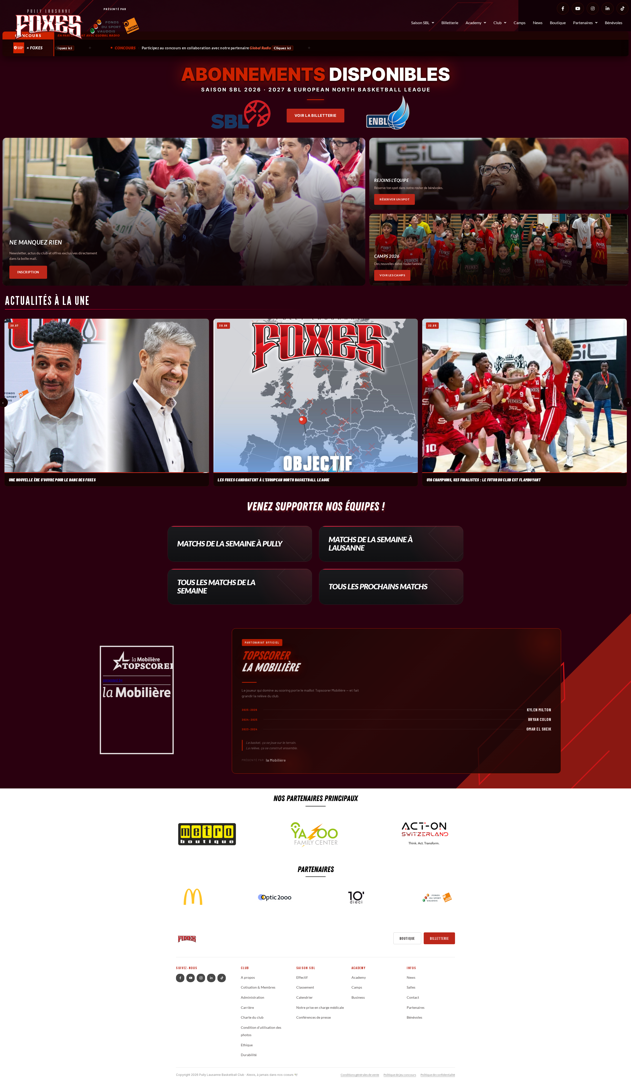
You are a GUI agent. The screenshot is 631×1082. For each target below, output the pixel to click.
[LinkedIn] (607, 8)
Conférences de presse (313, 1017)
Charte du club (252, 1017)
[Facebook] (563, 8)
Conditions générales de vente (360, 1075)
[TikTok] (622, 8)
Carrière (247, 1008)
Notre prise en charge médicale (320, 1008)
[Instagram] (593, 8)
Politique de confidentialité (438, 1075)
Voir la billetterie (315, 115)
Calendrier (304, 997)
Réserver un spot (394, 199)
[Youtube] (190, 978)
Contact (413, 997)
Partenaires (583, 22)
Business (358, 997)
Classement (305, 987)
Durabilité (249, 1055)
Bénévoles (613, 22)
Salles (411, 987)
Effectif (302, 977)
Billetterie (449, 22)
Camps (520, 22)
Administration (252, 997)
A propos (248, 977)
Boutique (558, 22)
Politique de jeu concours (400, 1075)
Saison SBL (420, 22)
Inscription (28, 272)
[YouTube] (578, 8)
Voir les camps (392, 275)
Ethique (247, 1045)
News (538, 22)
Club (497, 22)
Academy (473, 22)
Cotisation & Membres (258, 987)
